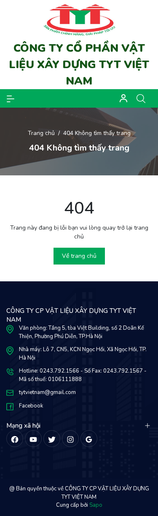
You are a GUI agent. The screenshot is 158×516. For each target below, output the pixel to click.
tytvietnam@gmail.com (47, 392)
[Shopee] (51, 438)
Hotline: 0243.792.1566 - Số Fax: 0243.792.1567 (81, 371)
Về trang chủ (79, 256)
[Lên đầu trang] (144, 477)
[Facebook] (14, 438)
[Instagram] (70, 438)
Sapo (95, 505)
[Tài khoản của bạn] (10, 99)
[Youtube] (33, 438)
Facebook (31, 406)
